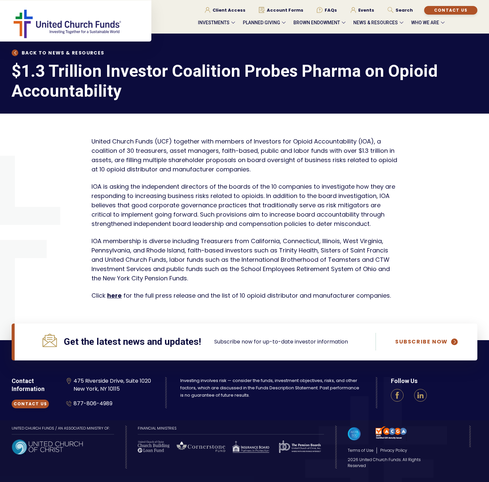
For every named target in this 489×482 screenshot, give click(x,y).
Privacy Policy (393, 450)
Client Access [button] (229, 10)
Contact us (450, 10)
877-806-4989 (93, 403)
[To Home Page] (81, 23)
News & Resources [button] (375, 22)
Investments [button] (214, 22)
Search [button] (404, 10)
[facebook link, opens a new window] (397, 395)
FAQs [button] (331, 10)
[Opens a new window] (47, 446)
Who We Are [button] (425, 22)
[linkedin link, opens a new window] (420, 395)
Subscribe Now (421, 341)
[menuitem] (225, 10)
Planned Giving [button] (261, 22)
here (114, 295)
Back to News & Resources (63, 52)
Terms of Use (361, 450)
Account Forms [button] (285, 10)
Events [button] (366, 10)
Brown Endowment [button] (316, 22)
